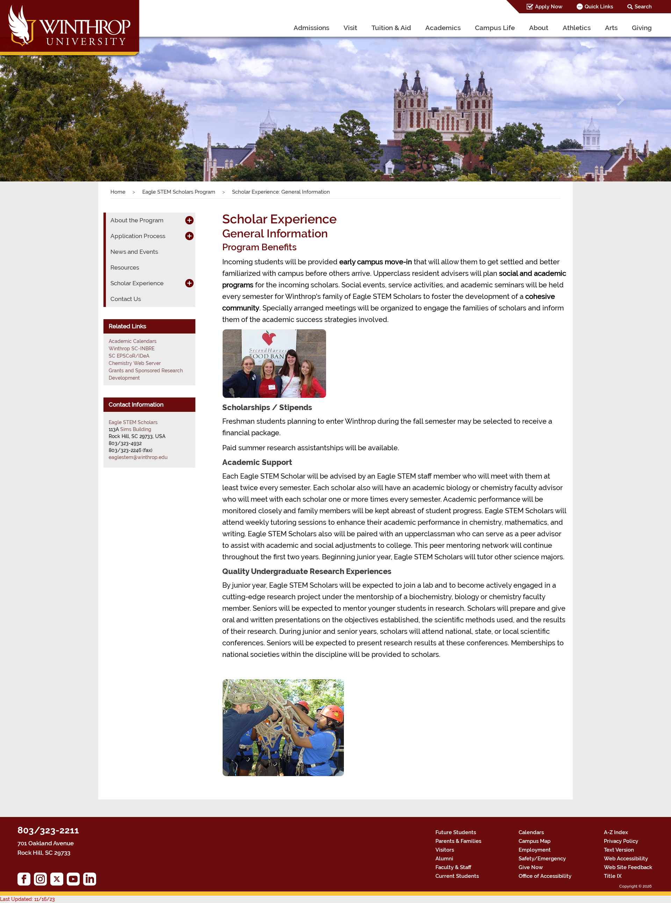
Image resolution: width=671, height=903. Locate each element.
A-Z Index (616, 832)
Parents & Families (458, 841)
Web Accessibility (626, 858)
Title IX (613, 876)
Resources (124, 267)
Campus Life (495, 27)
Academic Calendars (133, 341)
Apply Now (548, 6)
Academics (443, 27)
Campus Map (534, 841)
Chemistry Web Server (135, 363)
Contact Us (125, 298)
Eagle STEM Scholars (133, 422)
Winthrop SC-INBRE (131, 348)
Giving (642, 27)
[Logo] (70, 29)
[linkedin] (91, 881)
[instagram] (42, 881)
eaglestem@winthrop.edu (138, 457)
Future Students (455, 832)
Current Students (457, 876)
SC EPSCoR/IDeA (129, 356)
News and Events (134, 251)
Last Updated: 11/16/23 (27, 899)
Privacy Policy (621, 841)
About (538, 27)
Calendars (531, 832)
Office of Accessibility (545, 876)
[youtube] (75, 881)
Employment (535, 850)
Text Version (619, 850)
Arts (611, 27)
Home (117, 192)
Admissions (311, 27)
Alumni (444, 858)
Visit (350, 27)
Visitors (444, 850)
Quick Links (599, 6)
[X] (58, 881)
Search (643, 6)
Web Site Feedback (628, 867)
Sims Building (135, 429)
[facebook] (25, 881)
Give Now (531, 867)
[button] (50, 99)
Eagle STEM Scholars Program (178, 192)
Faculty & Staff (453, 867)
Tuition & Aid (391, 27)
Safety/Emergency (542, 858)
